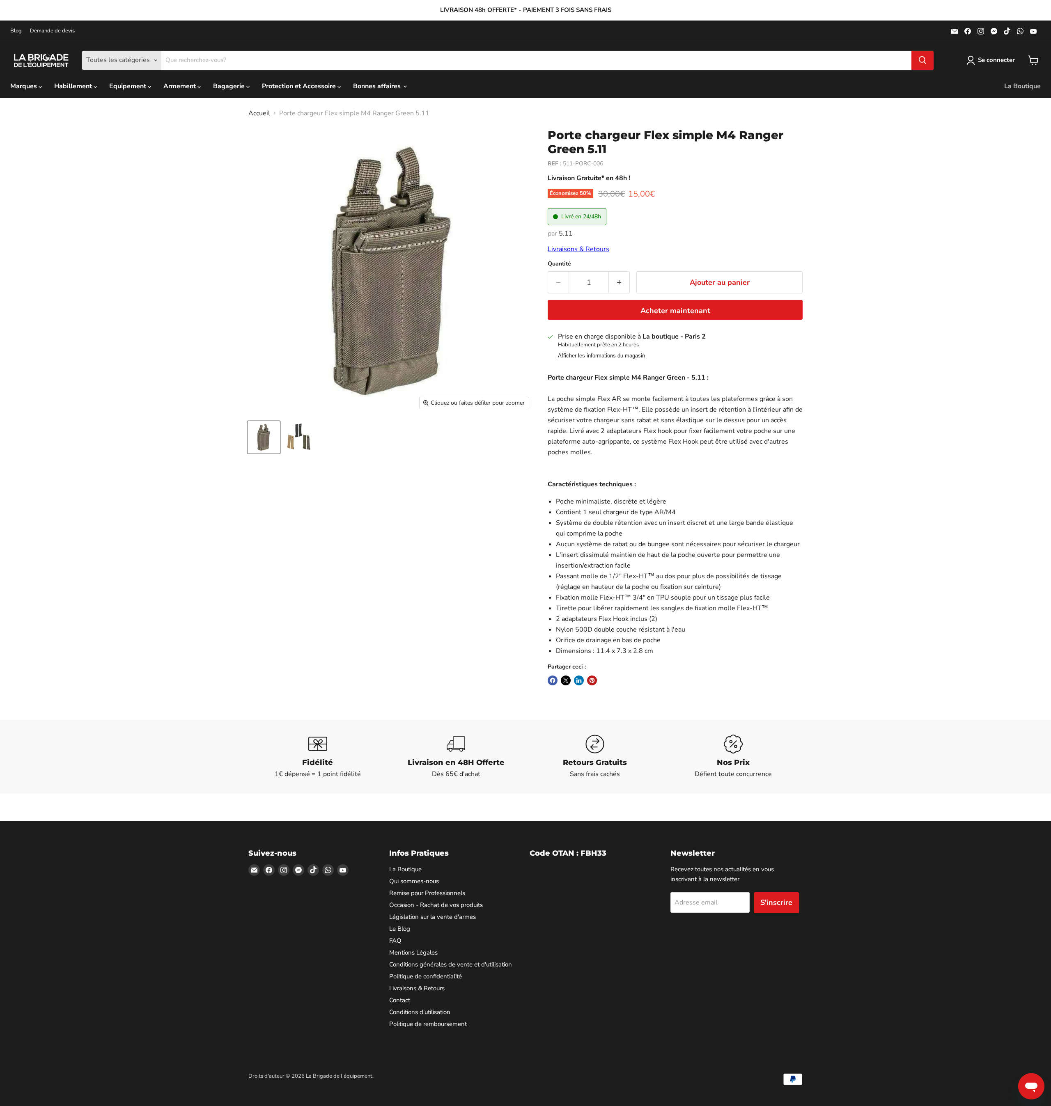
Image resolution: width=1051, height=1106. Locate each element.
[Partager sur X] (566, 680)
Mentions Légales (413, 952)
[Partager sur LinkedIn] (579, 680)
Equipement (128, 86)
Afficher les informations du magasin (601, 356)
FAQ (395, 941)
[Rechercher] (922, 60)
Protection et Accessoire (299, 86)
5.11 (566, 233)
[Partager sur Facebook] (553, 680)
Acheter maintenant (675, 311)
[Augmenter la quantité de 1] (619, 282)
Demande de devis (52, 31)
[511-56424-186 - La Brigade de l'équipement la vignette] (264, 437)
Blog (16, 31)
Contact (399, 1000)
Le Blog (399, 929)
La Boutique (1022, 86)
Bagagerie (229, 86)
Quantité (559, 264)
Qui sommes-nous (414, 881)
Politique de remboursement (428, 1024)
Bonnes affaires (377, 86)
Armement (180, 86)
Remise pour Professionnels (427, 893)
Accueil (259, 113)
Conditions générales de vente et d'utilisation (450, 964)
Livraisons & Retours (578, 249)
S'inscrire (776, 902)
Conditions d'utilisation (419, 1012)
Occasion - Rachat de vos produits (436, 905)
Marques (24, 86)
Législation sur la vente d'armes (432, 917)
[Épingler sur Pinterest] (592, 680)
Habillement (74, 86)
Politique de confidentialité (425, 976)
